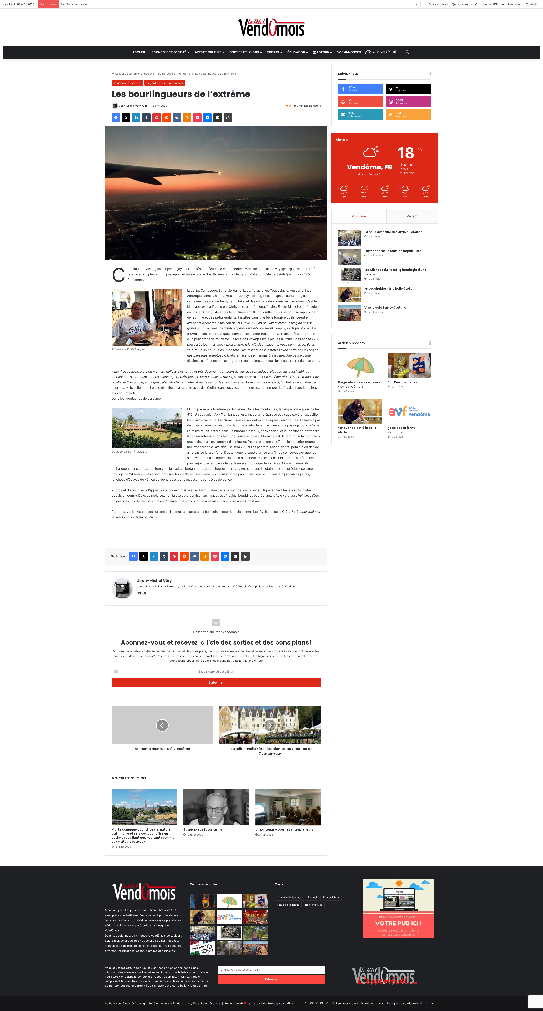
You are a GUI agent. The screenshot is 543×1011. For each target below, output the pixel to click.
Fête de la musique (288, 904)
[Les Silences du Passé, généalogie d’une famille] (349, 276)
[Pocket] (197, 117)
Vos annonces (438, 4)
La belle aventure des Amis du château (394, 232)
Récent (412, 216)
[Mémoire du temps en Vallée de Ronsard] (255, 917)
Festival (312, 897)
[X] (126, 117)
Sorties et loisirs (244, 52)
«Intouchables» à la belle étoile (81, 4)
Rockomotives (313, 904)
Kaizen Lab (258, 1003)
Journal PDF (490, 4)
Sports (273, 52)
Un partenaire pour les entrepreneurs (284, 829)
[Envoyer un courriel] (146, 105)
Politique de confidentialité (404, 1003)
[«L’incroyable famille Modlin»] (202, 948)
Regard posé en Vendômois (174, 73)
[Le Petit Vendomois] (271, 27)
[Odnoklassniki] (187, 117)
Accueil (139, 52)
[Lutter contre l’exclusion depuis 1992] (349, 257)
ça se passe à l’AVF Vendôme (402, 430)
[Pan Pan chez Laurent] (409, 365)
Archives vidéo (512, 4)
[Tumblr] (146, 117)
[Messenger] (207, 117)
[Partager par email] (217, 117)
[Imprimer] (228, 117)
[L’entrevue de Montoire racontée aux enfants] (255, 933)
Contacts (532, 4)
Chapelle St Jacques (289, 897)
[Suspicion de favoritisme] (216, 807)
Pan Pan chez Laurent (404, 382)
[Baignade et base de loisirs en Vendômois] (360, 365)
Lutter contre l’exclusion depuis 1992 (392, 251)
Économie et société (169, 52)
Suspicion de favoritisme (202, 829)
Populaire (359, 216)
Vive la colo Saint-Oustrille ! (386, 307)
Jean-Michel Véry (130, 105)
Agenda (322, 52)
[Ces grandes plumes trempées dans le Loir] (229, 948)
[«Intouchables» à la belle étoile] (349, 294)
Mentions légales (372, 1003)
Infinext (291, 1003)
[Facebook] (116, 117)
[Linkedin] (136, 117)
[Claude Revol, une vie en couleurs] (202, 901)
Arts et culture (208, 52)
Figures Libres (331, 897)
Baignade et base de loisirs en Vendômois (359, 384)
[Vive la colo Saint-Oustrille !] (349, 313)
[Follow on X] (143, 105)
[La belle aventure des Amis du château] (349, 238)
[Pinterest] (156, 117)
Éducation (296, 52)
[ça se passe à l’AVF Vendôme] (409, 411)
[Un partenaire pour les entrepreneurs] (288, 807)
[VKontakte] (177, 117)
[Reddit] (166, 117)
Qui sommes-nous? (465, 4)
